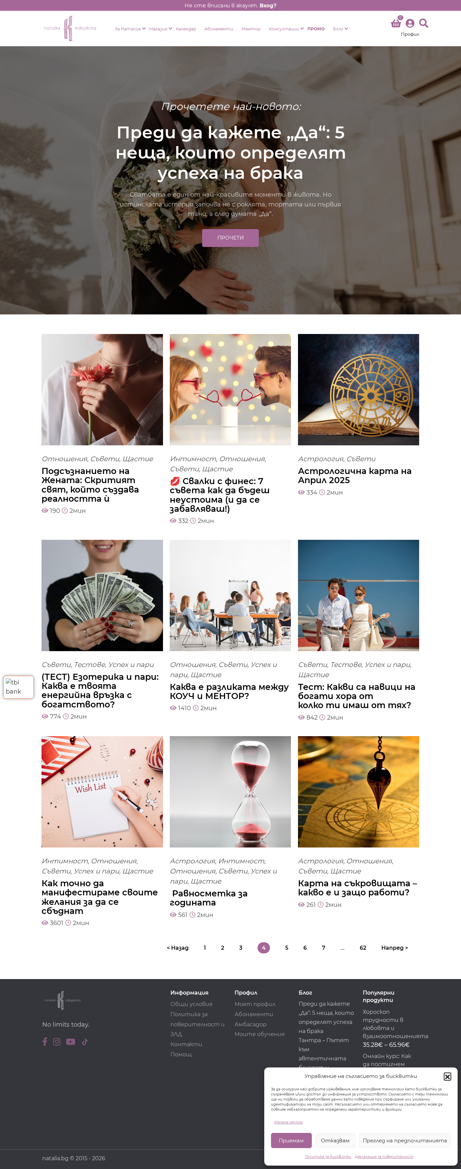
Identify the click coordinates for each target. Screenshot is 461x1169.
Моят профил (255, 1004)
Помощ (181, 1054)
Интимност (193, 459)
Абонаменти (219, 28)
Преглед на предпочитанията (405, 1140)
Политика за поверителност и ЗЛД (197, 1024)
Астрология (320, 459)
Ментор (251, 28)
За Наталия (128, 28)
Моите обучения (260, 1034)
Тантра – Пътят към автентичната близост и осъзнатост (324, 1058)
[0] (396, 24)
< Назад (178, 948)
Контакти (186, 1044)
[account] (410, 28)
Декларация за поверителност (384, 1156)
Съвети (104, 459)
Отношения (64, 459)
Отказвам (335, 1140)
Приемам (291, 1140)
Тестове (89, 665)
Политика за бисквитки (328, 1156)
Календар (186, 28)
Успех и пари (131, 665)
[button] (447, 1076)
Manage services (288, 1122)
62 (363, 948)
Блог (338, 28)
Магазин (158, 28)
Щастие (137, 459)
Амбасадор (251, 1024)
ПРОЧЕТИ (230, 237)
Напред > (394, 948)
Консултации (284, 28)
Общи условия (191, 1004)
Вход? (268, 5)
